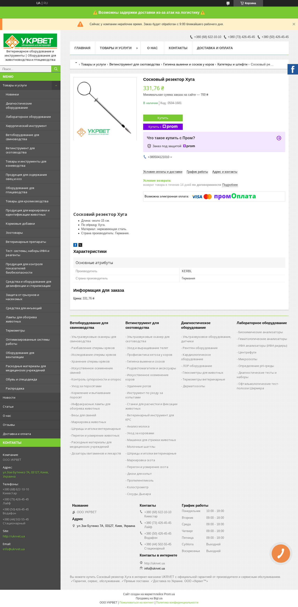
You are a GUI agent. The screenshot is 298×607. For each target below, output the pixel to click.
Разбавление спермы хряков (93, 348)
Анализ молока (138, 426)
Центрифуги (247, 352)
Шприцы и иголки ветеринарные (96, 429)
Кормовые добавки (20, 223)
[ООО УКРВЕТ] (30, 41)
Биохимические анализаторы (260, 332)
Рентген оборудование (200, 348)
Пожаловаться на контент (136, 602)
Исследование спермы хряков (93, 355)
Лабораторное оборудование (28, 117)
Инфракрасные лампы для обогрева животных (90, 406)
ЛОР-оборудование (197, 366)
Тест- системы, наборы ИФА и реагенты (27, 253)
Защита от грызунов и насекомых (22, 297)
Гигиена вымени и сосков (146, 361)
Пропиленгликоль (140, 480)
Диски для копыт (139, 473)
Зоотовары (14, 233)
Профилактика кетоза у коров (149, 355)
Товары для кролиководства (27, 201)
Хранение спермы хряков (90, 361)
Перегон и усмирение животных (95, 435)
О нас (7, 416)
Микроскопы (247, 359)
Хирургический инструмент (26, 126)
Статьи (8, 406)
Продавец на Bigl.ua (149, 598)
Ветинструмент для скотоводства (20, 150)
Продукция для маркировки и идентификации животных (28, 212)
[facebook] (75, 246)
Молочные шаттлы (141, 446)
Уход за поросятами (86, 386)
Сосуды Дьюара (139, 494)
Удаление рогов (139, 386)
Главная (82, 48)
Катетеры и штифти (232, 64)
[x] (80, 246)
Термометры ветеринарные (204, 379)
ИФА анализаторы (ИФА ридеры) (262, 345)
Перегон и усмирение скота (147, 467)
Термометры (15, 330)
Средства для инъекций (24, 308)
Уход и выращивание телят (147, 348)
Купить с (155, 127)
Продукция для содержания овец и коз (26, 177)
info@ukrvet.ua (14, 549)
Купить (163, 118)
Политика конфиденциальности (177, 602)
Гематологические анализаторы (262, 339)
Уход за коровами (140, 433)
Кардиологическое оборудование (196, 357)
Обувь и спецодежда (21, 379)
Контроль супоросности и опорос (96, 379)
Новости (9, 397)
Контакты (178, 48)
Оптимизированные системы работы (28, 341)
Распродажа (15, 388)
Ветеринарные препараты (26, 242)
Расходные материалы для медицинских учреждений (26, 368)
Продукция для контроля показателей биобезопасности (24, 268)
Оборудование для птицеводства (20, 190)
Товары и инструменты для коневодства (26, 163)
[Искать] (56, 68)
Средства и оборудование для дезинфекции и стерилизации (28, 283)
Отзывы (9, 425)
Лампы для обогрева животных (21, 319)
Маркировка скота (141, 460)
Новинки (12, 94)
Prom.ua (169, 594)
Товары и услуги (15, 85)
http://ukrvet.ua (14, 536)
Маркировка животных (88, 422)
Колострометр (138, 487)
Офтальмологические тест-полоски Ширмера (258, 386)
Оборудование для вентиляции (20, 355)
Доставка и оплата (17, 434)
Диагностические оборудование (19, 105)
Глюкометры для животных (203, 372)
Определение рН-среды (256, 366)
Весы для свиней (83, 415)
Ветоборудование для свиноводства (22, 137)
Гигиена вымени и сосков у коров (188, 64)
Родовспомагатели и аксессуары (151, 368)
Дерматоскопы (194, 386)
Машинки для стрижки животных (151, 440)
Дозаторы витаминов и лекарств (96, 453)
